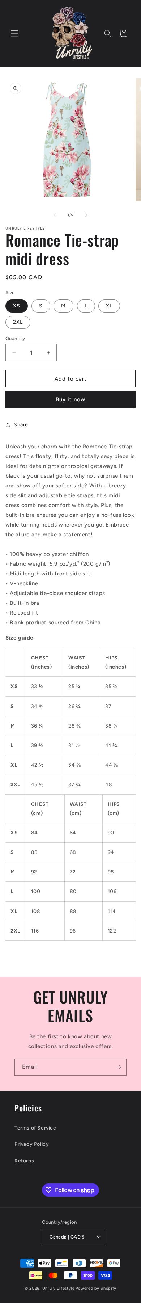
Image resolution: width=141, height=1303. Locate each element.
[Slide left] (55, 215)
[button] (14, 33)
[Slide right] (86, 215)
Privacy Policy (31, 1144)
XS (16, 306)
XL (109, 306)
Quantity (15, 338)
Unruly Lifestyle (58, 1288)
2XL (18, 322)
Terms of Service (35, 1128)
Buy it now (70, 399)
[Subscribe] (118, 1067)
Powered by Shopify (96, 1288)
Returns (24, 1161)
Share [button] (21, 425)
